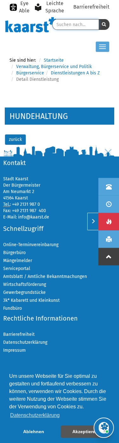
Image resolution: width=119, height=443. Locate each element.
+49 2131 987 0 (26, 204)
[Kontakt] (108, 186)
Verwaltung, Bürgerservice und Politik (54, 66)
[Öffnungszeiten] (108, 204)
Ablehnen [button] (33, 431)
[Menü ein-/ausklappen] (92, 221)
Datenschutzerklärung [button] (35, 415)
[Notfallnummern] (108, 221)
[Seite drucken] (108, 239)
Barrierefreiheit (91, 7)
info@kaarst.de (33, 217)
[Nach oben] (108, 256)
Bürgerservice (30, 73)
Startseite (54, 60)
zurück (15, 139)
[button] (104, 24)
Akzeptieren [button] (85, 431)
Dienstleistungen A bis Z (75, 73)
